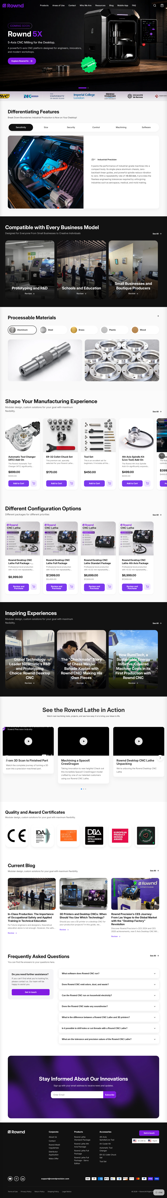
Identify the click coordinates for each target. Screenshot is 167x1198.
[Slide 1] (82, 87)
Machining (121, 127)
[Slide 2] (88, 87)
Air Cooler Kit (105, 1144)
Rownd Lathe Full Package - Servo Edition (81, 1160)
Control (96, 127)
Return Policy (39, 1192)
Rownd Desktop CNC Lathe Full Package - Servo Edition (20, 563)
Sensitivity (21, 127)
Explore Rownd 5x (20, 61)
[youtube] (10, 1178)
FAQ (134, 5)
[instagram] (16, 1178)
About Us (53, 1137)
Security (71, 127)
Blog (111, 5)
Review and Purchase (18, 587)
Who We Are (85, 5)
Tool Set (88, 456)
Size (46, 127)
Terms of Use (13, 1192)
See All (156, 234)
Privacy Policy (26, 1192)
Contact (72, 5)
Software (146, 127)
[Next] (162, 456)
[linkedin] (22, 1178)
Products (44, 5)
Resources (100, 5)
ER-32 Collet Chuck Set (59, 456)
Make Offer (53, 1158)
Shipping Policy (53, 1192)
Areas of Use (58, 5)
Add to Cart (18, 483)
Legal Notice (66, 1192)
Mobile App (122, 5)
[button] (81, 789)
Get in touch (31, 992)
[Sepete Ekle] (34, 483)
